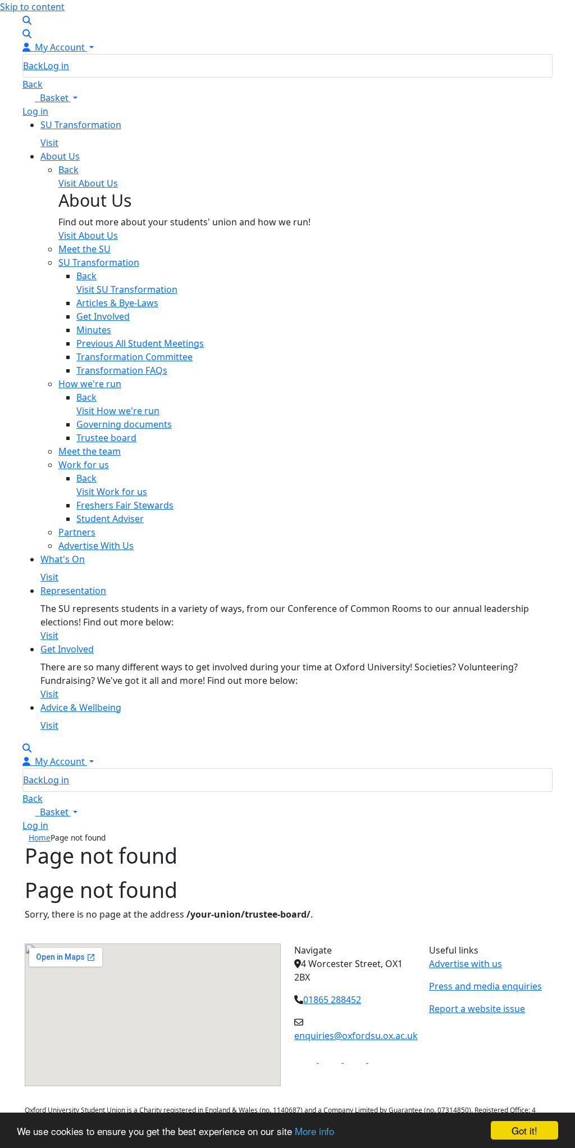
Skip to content (32, 7)
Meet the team (89, 451)
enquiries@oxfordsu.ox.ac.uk (356, 1035)
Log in (56, 66)
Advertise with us (465, 964)
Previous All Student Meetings (140, 343)
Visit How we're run (117, 411)
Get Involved (103, 316)
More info (314, 1131)
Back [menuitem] (33, 66)
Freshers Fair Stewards (125, 505)
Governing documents (124, 424)
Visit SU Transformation (126, 289)
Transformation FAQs (121, 370)
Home (40, 837)
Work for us (83, 465)
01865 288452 (332, 999)
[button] (49, 98)
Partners (76, 532)
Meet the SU (84, 249)
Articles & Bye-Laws (117, 303)
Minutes (93, 330)
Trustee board (106, 438)
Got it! (524, 1130)
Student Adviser (110, 518)
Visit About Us (88, 235)
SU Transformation (98, 262)
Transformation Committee (134, 357)
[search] (26, 20)
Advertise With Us (96, 545)
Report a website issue (477, 1008)
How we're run (89, 384)
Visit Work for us (111, 491)
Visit (49, 143)
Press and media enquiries (485, 986)
